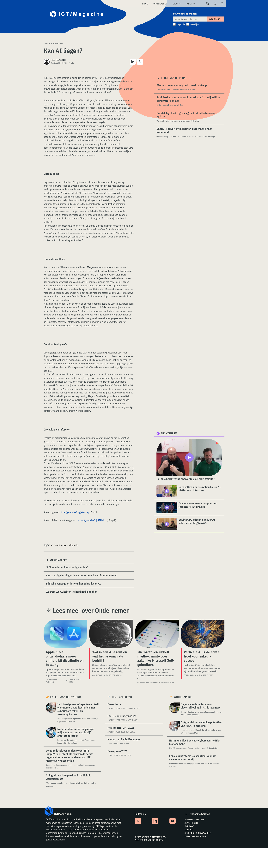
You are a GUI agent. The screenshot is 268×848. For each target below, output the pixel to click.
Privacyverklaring (195, 836)
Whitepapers (183, 697)
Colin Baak (97, 675)
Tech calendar (122, 697)
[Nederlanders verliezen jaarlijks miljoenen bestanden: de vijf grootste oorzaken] (51, 735)
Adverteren (191, 822)
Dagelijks (181, 24)
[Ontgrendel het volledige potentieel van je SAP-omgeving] (174, 727)
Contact (189, 829)
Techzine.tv (169, 433)
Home (145, 3)
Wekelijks (194, 24)
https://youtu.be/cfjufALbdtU (92, 520)
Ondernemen (57, 43)
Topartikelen (159, 3)
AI (52, 545)
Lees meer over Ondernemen (91, 610)
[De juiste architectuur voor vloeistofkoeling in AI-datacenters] (174, 709)
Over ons (189, 826)
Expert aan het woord (65, 697)
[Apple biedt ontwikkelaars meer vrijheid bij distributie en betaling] (65, 634)
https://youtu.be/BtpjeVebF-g (74, 512)
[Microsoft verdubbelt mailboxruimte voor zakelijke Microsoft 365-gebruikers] (157, 634)
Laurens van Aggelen (52, 680)
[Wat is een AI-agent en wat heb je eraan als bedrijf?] (111, 634)
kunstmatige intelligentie (66, 545)
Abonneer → (215, 19)
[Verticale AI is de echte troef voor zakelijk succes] (202, 634)
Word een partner (194, 819)
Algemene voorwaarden (198, 833)
